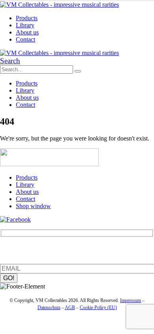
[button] (10, 61)
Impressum (130, 300)
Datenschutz (49, 307)
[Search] (78, 71)
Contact (25, 39)
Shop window (33, 206)
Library (25, 25)
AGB (70, 307)
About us (27, 32)
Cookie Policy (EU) (98, 307)
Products (27, 18)
